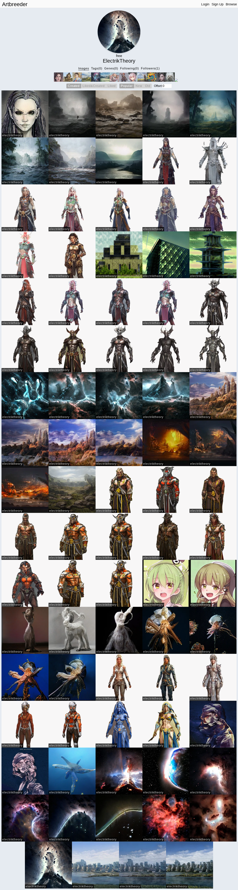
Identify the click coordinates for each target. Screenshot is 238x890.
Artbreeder (15, 4)
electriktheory (12, 135)
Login (205, 4)
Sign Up (217, 4)
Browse (231, 4)
